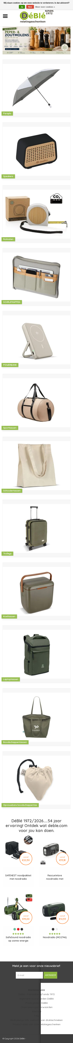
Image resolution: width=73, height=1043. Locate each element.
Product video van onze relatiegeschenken (36, 1024)
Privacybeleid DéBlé (36, 1002)
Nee (30, 7)
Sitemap (36, 1011)
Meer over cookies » (45, 7)
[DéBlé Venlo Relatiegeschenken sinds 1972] (41, 16)
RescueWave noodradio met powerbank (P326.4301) (54, 877)
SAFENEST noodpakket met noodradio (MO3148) (18, 877)
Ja (22, 7)
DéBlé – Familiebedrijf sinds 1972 (36, 994)
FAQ (36, 1015)
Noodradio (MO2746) (55, 937)
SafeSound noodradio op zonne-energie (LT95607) (18, 939)
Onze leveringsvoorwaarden (36, 1007)
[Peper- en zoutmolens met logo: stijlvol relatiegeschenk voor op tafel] (36, 40)
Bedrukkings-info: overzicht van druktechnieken (36, 1020)
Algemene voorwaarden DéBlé (36, 998)
